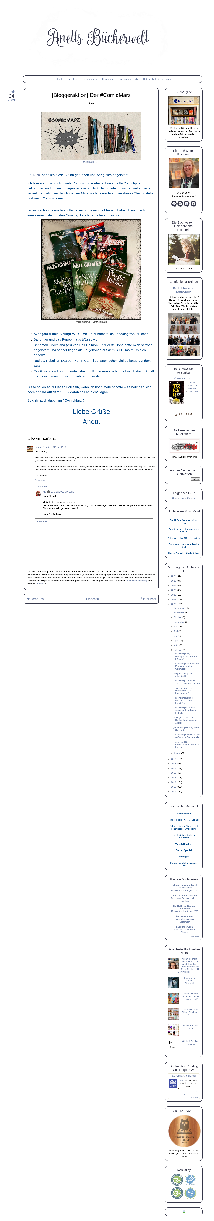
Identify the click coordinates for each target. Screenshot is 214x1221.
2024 (174, 585)
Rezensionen (90, 79)
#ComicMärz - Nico (91, 162)
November (179, 613)
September (179, 622)
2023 (174, 590)
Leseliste (73, 79)
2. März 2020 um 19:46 (62, 492)
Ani (44, 492)
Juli (176, 626)
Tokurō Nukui (193, 391)
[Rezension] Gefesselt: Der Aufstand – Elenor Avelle (186, 735)
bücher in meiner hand (185, 885)
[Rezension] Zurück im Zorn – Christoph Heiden (186, 682)
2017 (174, 768)
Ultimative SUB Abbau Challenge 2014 (190, 1012)
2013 (174, 787)
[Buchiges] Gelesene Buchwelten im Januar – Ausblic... (186, 720)
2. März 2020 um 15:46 (54, 447)
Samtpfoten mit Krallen (184, 895)
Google (39, 584)
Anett (182, 1080)
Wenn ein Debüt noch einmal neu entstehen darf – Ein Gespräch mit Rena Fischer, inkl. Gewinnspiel (188, 965)
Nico (37, 175)
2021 (174, 599)
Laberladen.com (184, 927)
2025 (174, 581)
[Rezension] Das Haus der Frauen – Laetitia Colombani (186, 666)
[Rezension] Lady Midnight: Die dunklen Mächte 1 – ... (185, 656)
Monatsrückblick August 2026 (184, 911)
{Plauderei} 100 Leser (190, 1026)
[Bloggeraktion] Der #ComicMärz (182, 674)
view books (194, 1097)
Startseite (58, 79)
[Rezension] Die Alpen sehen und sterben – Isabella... (184, 710)
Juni (176, 631)
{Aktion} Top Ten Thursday (190, 1042)
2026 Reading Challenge (184, 1075)
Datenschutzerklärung (136, 580)
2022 (174, 595)
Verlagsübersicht (129, 79)
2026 (174, 576)
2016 (174, 773)
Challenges (108, 79)
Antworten (40, 480)
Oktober (178, 617)
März (176, 645)
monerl (38, 447)
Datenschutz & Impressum (157, 79)
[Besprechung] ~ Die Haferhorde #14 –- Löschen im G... (183, 690)
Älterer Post (148, 598)
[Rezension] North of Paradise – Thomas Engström (184, 700)
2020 (174, 604)
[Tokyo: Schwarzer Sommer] (176, 404)
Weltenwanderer (184, 916)
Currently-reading (184, 378)
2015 (174, 777)
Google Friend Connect (183, 498)
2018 (174, 763)
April (176, 640)
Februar (178, 650)
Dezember (179, 608)
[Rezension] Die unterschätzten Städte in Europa (186, 744)
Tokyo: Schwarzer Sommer (192, 385)
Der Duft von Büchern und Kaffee (184, 907)
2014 (174, 782)
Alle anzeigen (195, 936)
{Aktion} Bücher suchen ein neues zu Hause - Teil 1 (190, 996)
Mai (176, 636)
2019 (174, 759)
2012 (174, 791)
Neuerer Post (35, 598)
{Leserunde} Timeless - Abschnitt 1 (190, 980)
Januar (177, 753)
